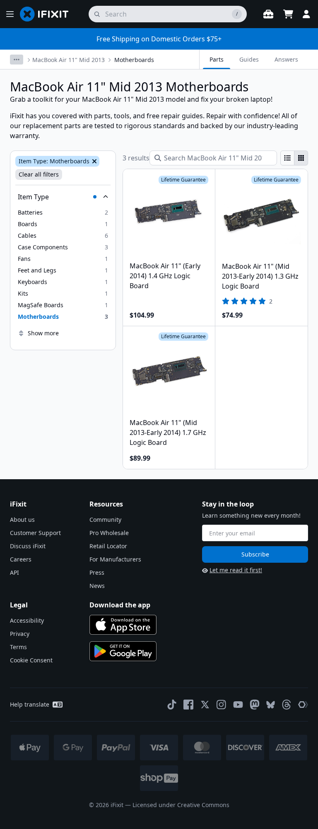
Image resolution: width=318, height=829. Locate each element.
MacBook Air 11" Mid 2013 (68, 60)
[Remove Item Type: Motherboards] (93, 161)
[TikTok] (172, 705)
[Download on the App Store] (123, 625)
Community (105, 519)
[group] (294, 158)
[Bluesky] (270, 704)
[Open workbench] (268, 14)
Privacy (19, 634)
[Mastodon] (255, 705)
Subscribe (255, 554)
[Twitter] (205, 705)
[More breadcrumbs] (16, 60)
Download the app (119, 604)
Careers (20, 559)
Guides (249, 59)
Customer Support (35, 533)
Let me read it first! (236, 570)
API (14, 572)
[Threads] (287, 705)
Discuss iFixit (28, 546)
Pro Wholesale (109, 533)
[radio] (287, 158)
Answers (286, 59)
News (97, 586)
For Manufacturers (115, 559)
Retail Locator (108, 546)
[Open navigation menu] (10, 14)
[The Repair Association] (303, 705)
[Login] (306, 14)
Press (96, 572)
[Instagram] (221, 705)
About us (22, 519)
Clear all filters (39, 174)
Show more (43, 333)
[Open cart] (288, 14)
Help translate (29, 704)
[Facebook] (188, 705)
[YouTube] (238, 705)
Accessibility (27, 620)
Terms (18, 647)
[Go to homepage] (47, 14)
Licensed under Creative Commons (180, 805)
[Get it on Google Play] (123, 651)
